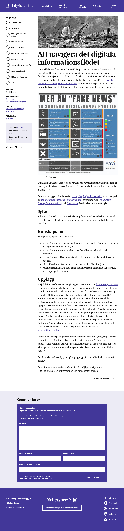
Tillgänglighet (12, 503)
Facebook (113, 503)
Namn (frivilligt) (25, 453)
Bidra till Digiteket (62, 6)
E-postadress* (69, 453)
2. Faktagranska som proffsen (18, 35)
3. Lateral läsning (17, 41)
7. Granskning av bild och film (21, 65)
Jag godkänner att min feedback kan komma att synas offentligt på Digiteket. (38, 477)
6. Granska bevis (17, 59)
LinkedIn (112, 514)
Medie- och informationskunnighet (16, 100)
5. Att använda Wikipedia (19, 53)
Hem (34, 6)
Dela (11, 147)
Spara (19, 147)
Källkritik (10, 111)
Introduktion (16, 22)
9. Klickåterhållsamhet (19, 77)
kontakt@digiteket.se (15, 507)
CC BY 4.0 (21, 127)
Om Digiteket (83, 6)
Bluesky (112, 519)
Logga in (113, 6)
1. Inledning (15, 28)
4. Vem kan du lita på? (18, 47)
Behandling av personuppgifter (19, 498)
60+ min (9, 118)
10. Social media (16, 83)
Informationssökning (15, 108)
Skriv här (22, 423)
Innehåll (46, 6)
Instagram (113, 508)
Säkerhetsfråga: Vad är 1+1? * (31, 464)
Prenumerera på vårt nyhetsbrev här (62, 508)
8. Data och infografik (18, 71)
